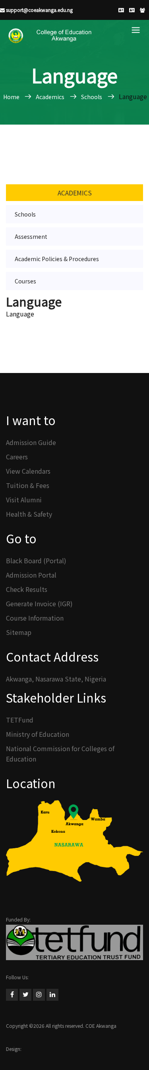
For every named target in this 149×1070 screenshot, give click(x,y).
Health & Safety (29, 514)
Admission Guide (31, 442)
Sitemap (18, 632)
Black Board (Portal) (36, 560)
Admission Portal (31, 575)
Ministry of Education (37, 734)
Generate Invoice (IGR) (39, 603)
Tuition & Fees (27, 485)
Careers (17, 456)
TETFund (19, 719)
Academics (75, 192)
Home (12, 97)
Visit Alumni (24, 499)
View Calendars (28, 471)
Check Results (26, 589)
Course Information (35, 618)
